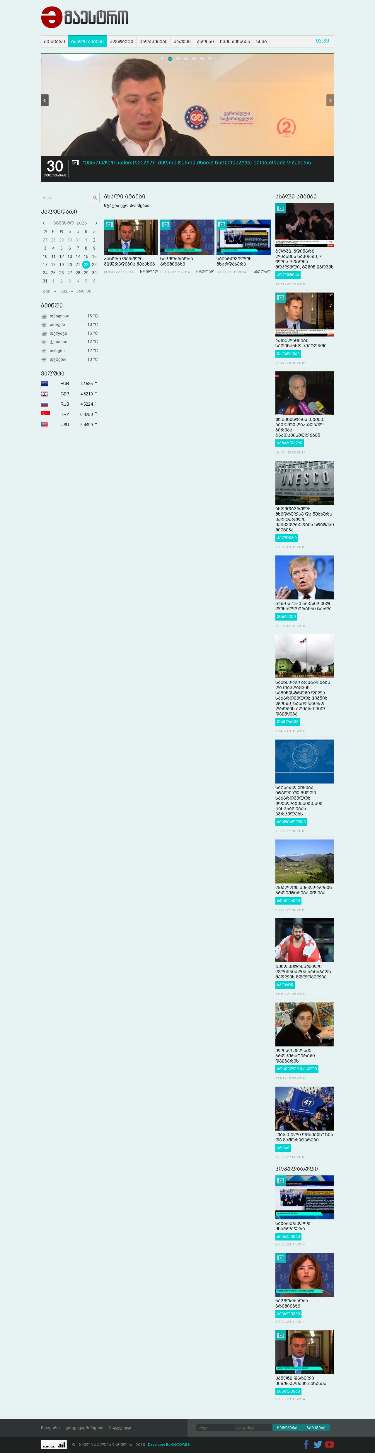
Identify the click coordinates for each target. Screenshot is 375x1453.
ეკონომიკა (288, 354)
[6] (202, 58)
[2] (170, 58)
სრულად (149, 272)
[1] (162, 58)
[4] (186, 58)
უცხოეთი (286, 617)
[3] (178, 58)
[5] (194, 58)
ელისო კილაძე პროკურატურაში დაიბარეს (295, 1055)
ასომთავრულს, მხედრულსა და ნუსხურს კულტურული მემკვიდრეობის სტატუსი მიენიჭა (304, 519)
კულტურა (287, 538)
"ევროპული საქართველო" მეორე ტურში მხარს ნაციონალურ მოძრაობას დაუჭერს (197, 163)
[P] (45, 100)
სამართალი (289, 443)
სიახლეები (288, 1237)
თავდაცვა (288, 722)
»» (95, 223)
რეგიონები (288, 901)
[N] (330, 100)
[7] (209, 58)
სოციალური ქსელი (297, 1069)
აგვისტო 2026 (70, 223)
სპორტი (285, 985)
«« (44, 223)
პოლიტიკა (288, 275)
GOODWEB (180, 1444)
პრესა (283, 1148)
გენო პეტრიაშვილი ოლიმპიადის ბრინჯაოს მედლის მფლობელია (303, 971)
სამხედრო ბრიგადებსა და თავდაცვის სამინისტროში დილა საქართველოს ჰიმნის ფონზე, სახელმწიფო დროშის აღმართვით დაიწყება (302, 698)
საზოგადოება (291, 822)
